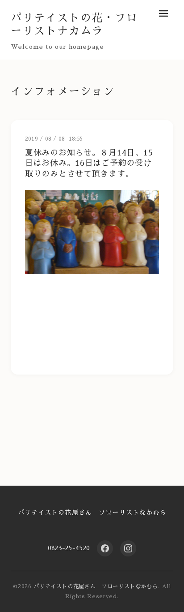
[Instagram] (128, 548)
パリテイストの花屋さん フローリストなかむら (92, 512)
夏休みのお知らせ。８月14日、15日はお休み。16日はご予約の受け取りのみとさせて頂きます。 (89, 163)
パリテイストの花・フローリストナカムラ (74, 24)
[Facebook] (105, 548)
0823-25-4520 (69, 548)
